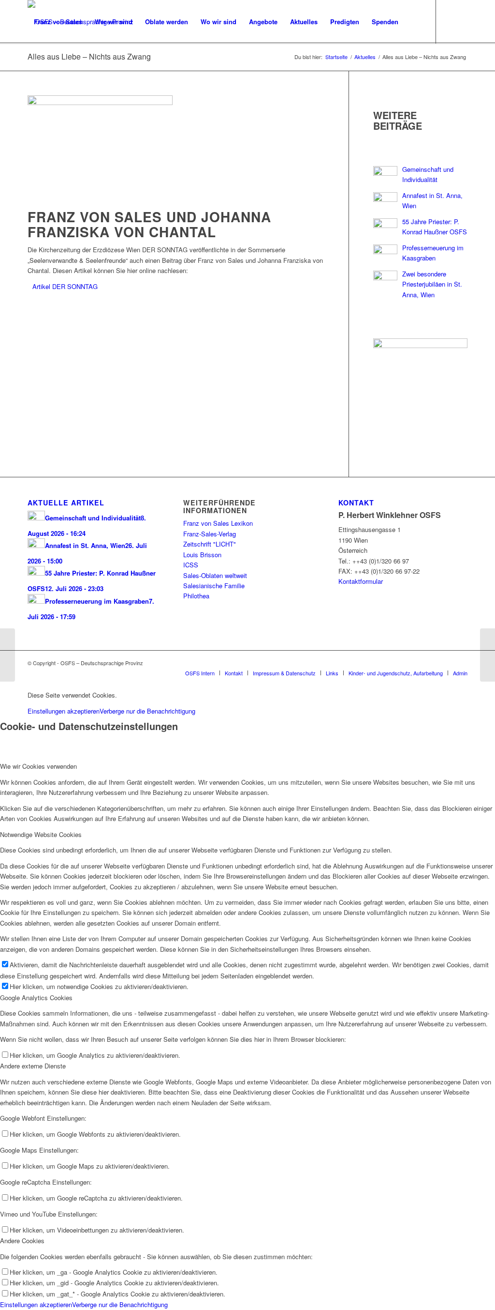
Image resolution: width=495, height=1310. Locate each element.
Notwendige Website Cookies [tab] (41, 834)
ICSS (190, 564)
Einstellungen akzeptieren (64, 711)
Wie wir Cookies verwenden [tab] (38, 766)
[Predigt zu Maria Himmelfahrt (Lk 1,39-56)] (487, 655)
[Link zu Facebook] (30, 65)
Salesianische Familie (214, 585)
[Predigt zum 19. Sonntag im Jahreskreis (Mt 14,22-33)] (7, 655)
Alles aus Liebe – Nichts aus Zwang (89, 56)
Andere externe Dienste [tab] (33, 1065)
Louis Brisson (202, 554)
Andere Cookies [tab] (22, 1240)
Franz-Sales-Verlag (209, 533)
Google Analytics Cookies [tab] (36, 997)
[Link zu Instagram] (45, 65)
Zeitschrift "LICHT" (209, 543)
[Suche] (414, 22)
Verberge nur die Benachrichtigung (147, 711)
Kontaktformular (360, 581)
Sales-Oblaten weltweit (215, 575)
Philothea (196, 595)
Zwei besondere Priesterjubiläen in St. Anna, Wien (432, 284)
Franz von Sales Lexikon (218, 523)
